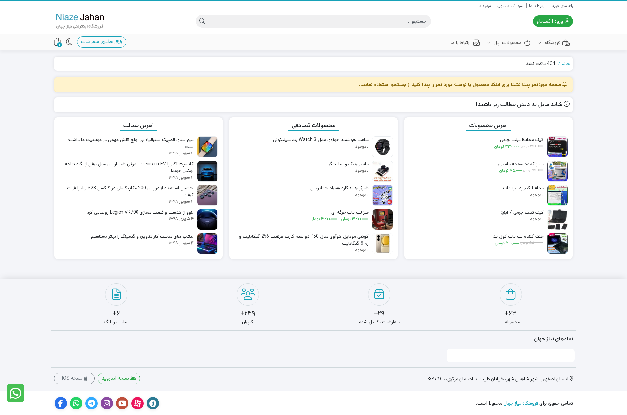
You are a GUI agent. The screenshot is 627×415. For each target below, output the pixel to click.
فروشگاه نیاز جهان (521, 403)
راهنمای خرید (562, 6)
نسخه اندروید (116, 378)
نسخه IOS (73, 378)
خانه (565, 63)
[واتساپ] (15, 393)
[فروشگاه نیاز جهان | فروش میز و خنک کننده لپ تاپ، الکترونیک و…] (80, 21)
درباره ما (484, 6)
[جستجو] (202, 21)
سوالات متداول (510, 6)
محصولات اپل (507, 42)
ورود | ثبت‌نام (550, 21)
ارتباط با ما (537, 6)
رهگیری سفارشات (98, 41)
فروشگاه (551, 42)
